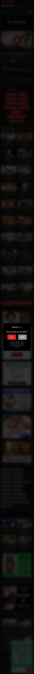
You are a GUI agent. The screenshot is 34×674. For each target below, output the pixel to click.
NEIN (22, 337)
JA (12, 337)
